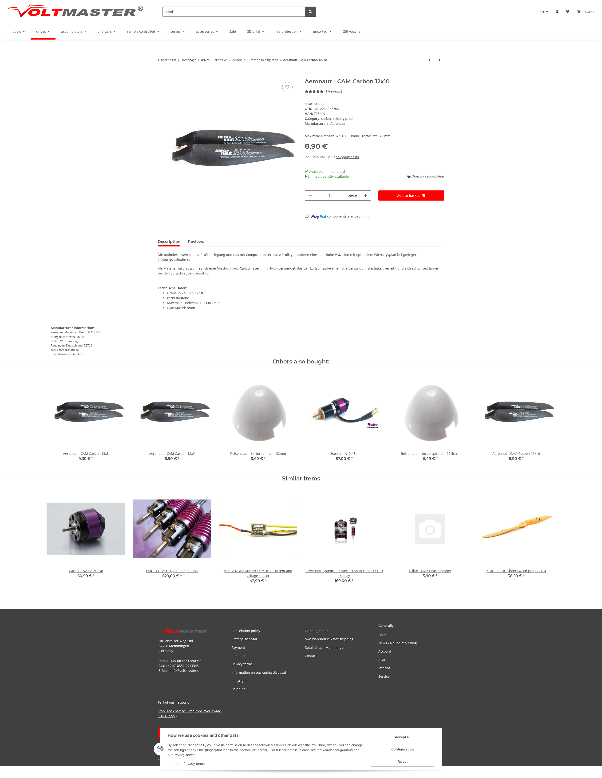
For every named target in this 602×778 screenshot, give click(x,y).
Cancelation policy (245, 631)
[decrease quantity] (310, 195)
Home (383, 635)
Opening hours (317, 631)
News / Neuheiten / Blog (397, 643)
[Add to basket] (161, 75)
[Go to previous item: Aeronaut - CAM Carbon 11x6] (430, 60)
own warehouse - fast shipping (329, 639)
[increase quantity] (365, 195)
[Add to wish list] (287, 87)
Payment (238, 647)
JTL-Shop (577, 772)
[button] (557, 12)
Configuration (402, 749)
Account (384, 651)
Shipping (238, 689)
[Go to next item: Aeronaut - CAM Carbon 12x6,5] (439, 60)
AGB (381, 659)
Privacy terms (194, 764)
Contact (311, 655)
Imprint (173, 764)
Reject (403, 761)
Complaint (239, 655)
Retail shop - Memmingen (325, 647)
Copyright (239, 680)
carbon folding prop (337, 118)
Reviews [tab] (196, 241)
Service (384, 676)
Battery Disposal (244, 639)
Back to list (168, 60)
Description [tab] (169, 241)
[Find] (310, 12)
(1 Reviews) (333, 91)
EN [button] (542, 11)
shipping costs (347, 157)
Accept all (403, 737)
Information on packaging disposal (258, 672)
